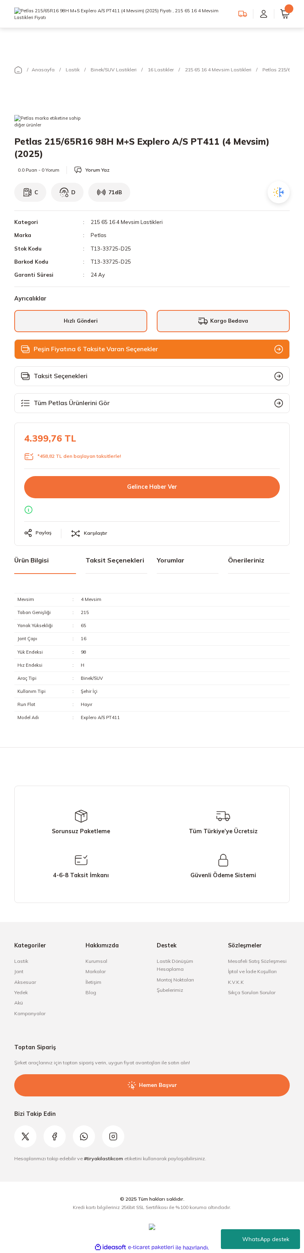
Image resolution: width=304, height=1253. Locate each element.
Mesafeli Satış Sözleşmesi (257, 961)
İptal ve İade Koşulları (252, 971)
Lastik (21, 961)
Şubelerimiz (170, 990)
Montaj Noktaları (175, 980)
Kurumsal (96, 961)
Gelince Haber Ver (152, 486)
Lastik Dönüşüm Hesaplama (175, 965)
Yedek (21, 992)
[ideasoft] (110, 1247)
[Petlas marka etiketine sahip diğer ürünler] (48, 123)
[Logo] (121, 13)
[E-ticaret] (151, 1247)
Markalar (96, 971)
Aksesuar (25, 982)
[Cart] (285, 14)
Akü (18, 1003)
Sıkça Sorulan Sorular (252, 992)
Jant (18, 971)
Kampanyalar (30, 1013)
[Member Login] (263, 14)
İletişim (93, 982)
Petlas (98, 235)
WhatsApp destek (265, 1239)
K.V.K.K (236, 982)
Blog (91, 992)
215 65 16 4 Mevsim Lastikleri (127, 222)
